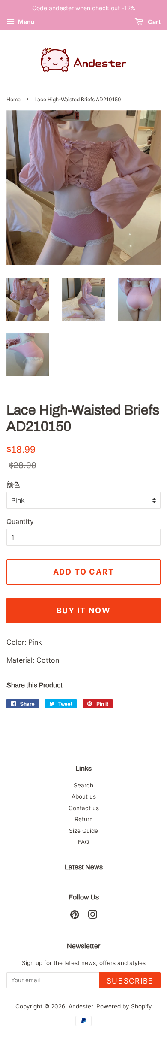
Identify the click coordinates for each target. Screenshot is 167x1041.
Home (13, 99)
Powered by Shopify (124, 1006)
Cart (153, 21)
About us (84, 796)
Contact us (84, 808)
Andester (81, 1006)
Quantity (20, 521)
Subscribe (130, 981)
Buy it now (84, 610)
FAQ (83, 841)
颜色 (13, 484)
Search (83, 785)
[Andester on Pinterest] (74, 916)
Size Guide (83, 830)
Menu (26, 21)
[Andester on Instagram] (92, 916)
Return (84, 819)
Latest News (84, 867)
